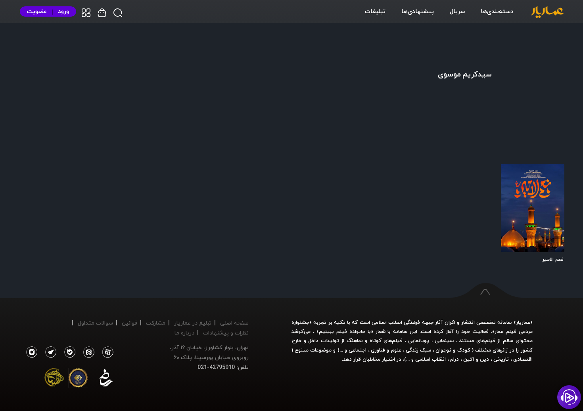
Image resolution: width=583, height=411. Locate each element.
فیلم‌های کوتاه (386, 340)
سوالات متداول (95, 323)
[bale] (67, 352)
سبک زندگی (418, 350)
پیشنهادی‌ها (417, 11)
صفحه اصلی (234, 323)
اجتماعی (356, 350)
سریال (457, 11)
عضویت (37, 11)
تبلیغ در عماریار (192, 323)
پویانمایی (418, 340)
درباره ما (184, 333)
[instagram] (31, 352)
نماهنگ (355, 340)
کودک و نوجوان (452, 350)
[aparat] (106, 352)
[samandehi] (106, 379)
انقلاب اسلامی (430, 359)
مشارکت (155, 323)
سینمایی (444, 340)
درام (454, 359)
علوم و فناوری (386, 350)
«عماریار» (523, 322)
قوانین (129, 323)
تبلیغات (375, 11)
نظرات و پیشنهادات (226, 333)
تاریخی (501, 359)
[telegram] (48, 352)
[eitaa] (87, 352)
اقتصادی (523, 359)
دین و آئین (476, 359)
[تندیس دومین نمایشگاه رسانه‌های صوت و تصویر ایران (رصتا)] (54, 379)
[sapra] (78, 379)
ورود (63, 11)
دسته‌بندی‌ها (497, 11)
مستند (466, 340)
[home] (547, 12)
